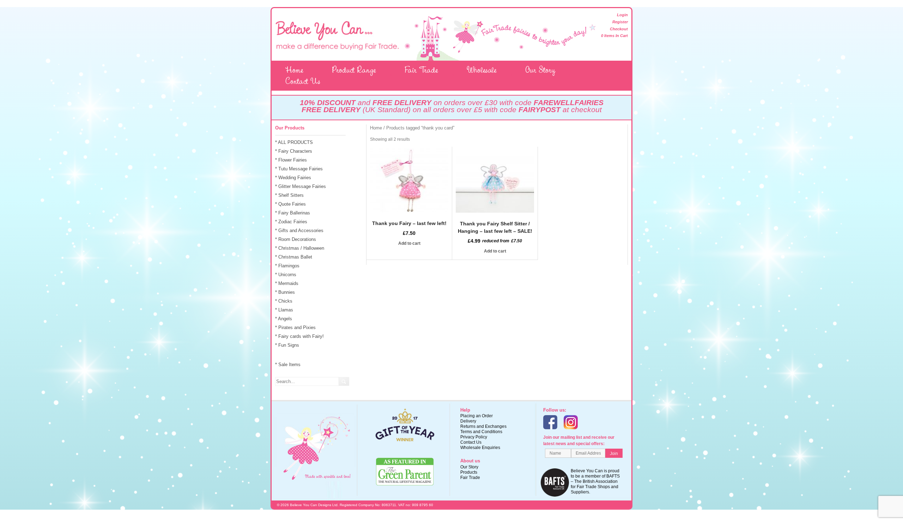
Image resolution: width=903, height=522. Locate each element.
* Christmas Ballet (293, 257)
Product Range (354, 69)
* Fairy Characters (293, 151)
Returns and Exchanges (483, 426)
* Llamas (284, 309)
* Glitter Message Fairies (300, 186)
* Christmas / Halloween (299, 248)
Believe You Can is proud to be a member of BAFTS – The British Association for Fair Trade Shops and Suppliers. (595, 481)
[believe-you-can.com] (337, 48)
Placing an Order (476, 415)
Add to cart (409, 243)
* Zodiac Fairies (291, 221)
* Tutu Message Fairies (299, 168)
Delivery (468, 421)
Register (620, 22)
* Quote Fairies (290, 204)
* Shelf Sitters (289, 195)
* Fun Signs (287, 345)
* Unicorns (285, 274)
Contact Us (302, 81)
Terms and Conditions (481, 431)
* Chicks (283, 301)
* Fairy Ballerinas (292, 213)
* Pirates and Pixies (295, 327)
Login (622, 15)
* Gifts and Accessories (299, 230)
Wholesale (482, 69)
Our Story (540, 69)
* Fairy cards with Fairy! (299, 336)
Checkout (619, 29)
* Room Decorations (295, 239)
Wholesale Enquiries (480, 447)
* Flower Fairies (291, 160)
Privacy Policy (473, 437)
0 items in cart (614, 36)
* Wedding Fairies (293, 177)
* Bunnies (285, 292)
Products (468, 472)
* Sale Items (288, 364)
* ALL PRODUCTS (294, 142)
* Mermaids (286, 283)
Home (294, 69)
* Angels (283, 318)
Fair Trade (421, 69)
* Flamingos (287, 265)
